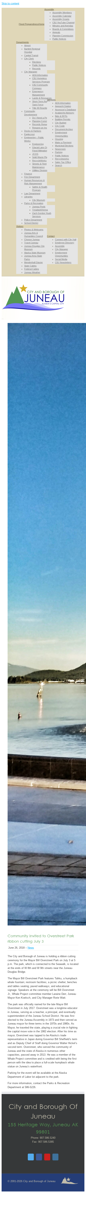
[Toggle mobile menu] (3, 317)
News (31, 947)
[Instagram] (55, 1157)
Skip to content (10, 3)
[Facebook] (39, 1157)
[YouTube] (47, 1157)
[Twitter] (31, 1157)
